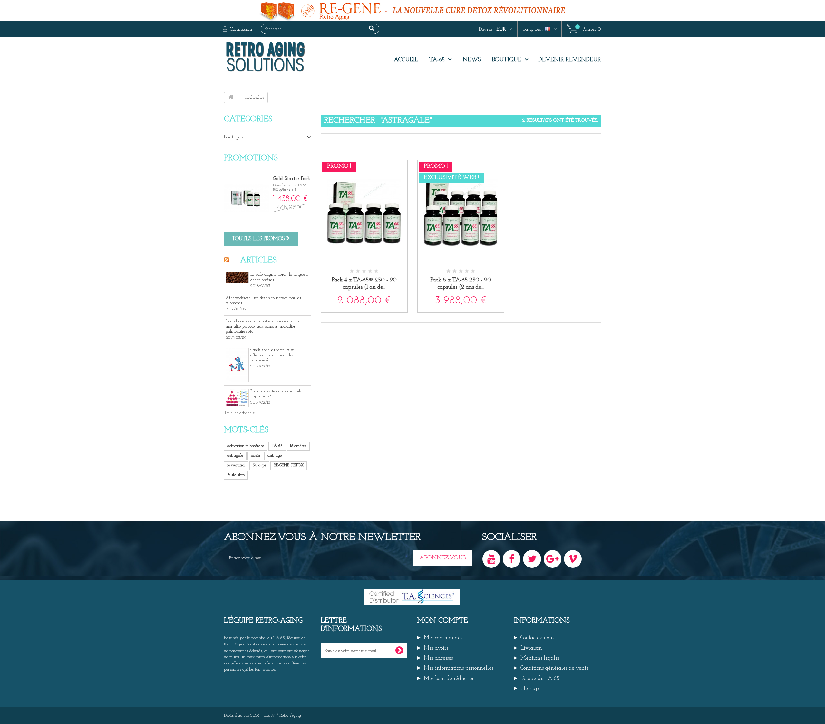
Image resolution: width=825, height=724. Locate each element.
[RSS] (228, 259)
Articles (258, 260)
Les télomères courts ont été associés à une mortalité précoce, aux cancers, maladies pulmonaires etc (263, 326)
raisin (255, 455)
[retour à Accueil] (231, 98)
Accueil (406, 60)
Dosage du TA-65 (539, 678)
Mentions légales (539, 658)
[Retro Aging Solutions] (283, 56)
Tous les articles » (239, 412)
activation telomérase (245, 446)
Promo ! (339, 166)
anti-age (274, 455)
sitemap (529, 688)
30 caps (259, 465)
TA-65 (437, 60)
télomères (298, 446)
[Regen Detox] (412, 10)
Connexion (240, 29)
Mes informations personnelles (458, 668)
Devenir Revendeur (569, 60)
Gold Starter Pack (291, 178)
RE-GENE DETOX (289, 465)
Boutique (506, 60)
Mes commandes (443, 638)
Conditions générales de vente (554, 668)
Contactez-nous (537, 638)
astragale (235, 455)
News (472, 60)
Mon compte (442, 620)
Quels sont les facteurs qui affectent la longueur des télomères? (273, 355)
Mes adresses (438, 658)
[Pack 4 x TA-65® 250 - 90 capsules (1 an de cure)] (364, 214)
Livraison (531, 648)
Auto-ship (236, 475)
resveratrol (236, 465)
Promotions (251, 158)
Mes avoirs (436, 648)
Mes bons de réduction (449, 678)
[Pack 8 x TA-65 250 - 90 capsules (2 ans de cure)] (460, 214)
